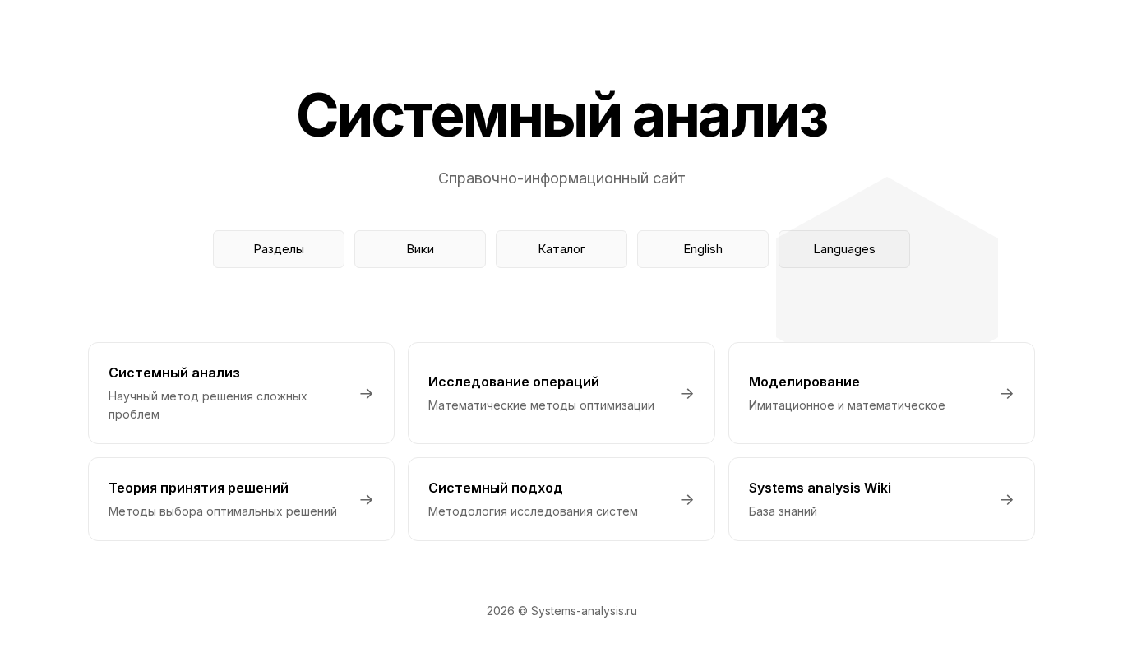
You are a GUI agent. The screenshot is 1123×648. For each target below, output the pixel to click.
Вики (420, 249)
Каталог (561, 249)
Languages (844, 249)
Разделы (278, 249)
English (703, 249)
